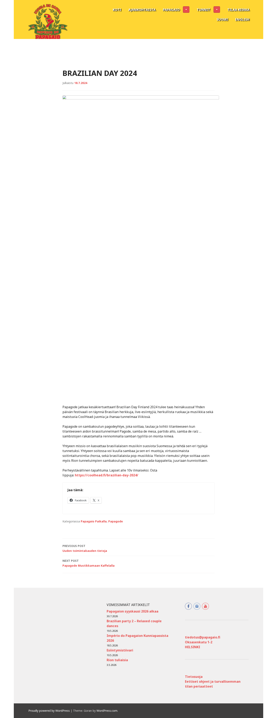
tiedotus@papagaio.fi (202, 637)
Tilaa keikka (238, 10)
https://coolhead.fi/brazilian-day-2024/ (106, 475)
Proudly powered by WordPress (49, 711)
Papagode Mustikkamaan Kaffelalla (88, 563)
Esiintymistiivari (120, 650)
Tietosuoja (194, 676)
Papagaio (171, 10)
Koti (117, 10)
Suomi (222, 19)
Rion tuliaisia (117, 660)
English (242, 19)
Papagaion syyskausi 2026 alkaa (132, 611)
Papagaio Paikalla (94, 521)
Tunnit (203, 10)
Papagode (115, 521)
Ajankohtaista (142, 10)
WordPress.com (107, 711)
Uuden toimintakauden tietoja (84, 548)
